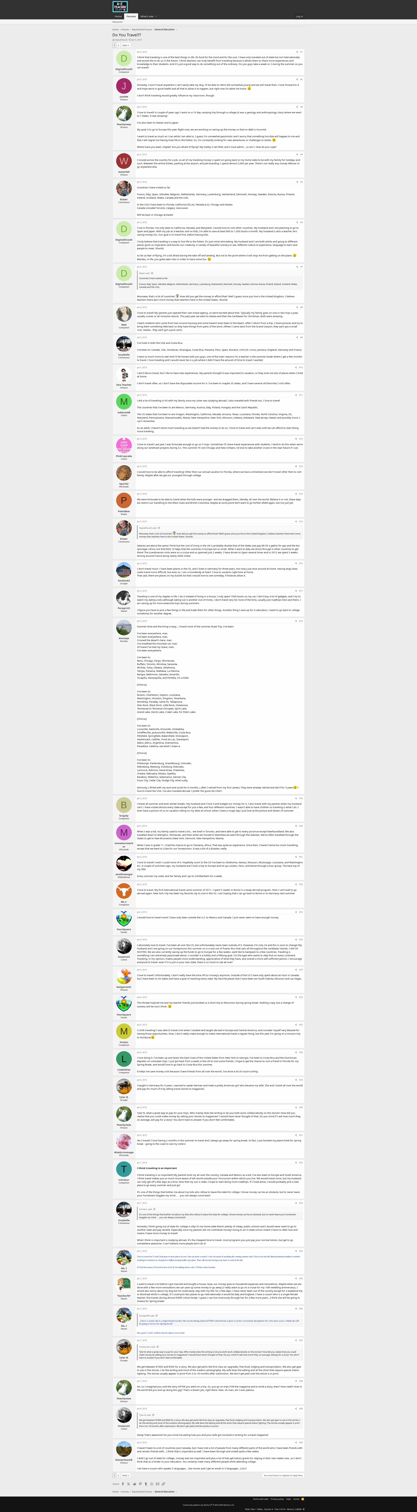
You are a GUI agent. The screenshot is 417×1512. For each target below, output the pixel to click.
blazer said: (144, 273)
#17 (301, 590)
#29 (301, 1079)
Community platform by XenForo (208, 1505)
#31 (301, 1135)
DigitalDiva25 (121, 39)
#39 (301, 1408)
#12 (301, 438)
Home (118, 16)
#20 (301, 826)
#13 (301, 466)
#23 (301, 912)
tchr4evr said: (145, 1209)
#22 (301, 884)
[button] (156, 16)
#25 (301, 969)
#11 (301, 395)
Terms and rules (260, 1499)
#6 (301, 222)
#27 (301, 1024)
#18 (301, 621)
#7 (301, 266)
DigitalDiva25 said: (148, 527)
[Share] (297, 52)
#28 (301, 1052)
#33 (301, 1203)
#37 (301, 1340)
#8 (301, 307)
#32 (301, 1162)
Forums (131, 16)
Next (124, 45)
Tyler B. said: (145, 1415)
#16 (301, 563)
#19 (301, 798)
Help (288, 1499)
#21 (301, 856)
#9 (301, 337)
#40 (301, 1442)
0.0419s (282, 1509)
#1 (301, 51)
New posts (117, 21)
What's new (147, 16)
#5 (301, 182)
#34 (301, 1251)
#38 (301, 1381)
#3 (301, 106)
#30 (301, 1107)
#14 (301, 493)
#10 (301, 367)
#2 (301, 79)
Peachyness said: (147, 1346)
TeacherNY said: (146, 1316)
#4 (301, 154)
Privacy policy (277, 1499)
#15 (301, 521)
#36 (301, 1308)
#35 (301, 1278)
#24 (301, 939)
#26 (301, 997)
